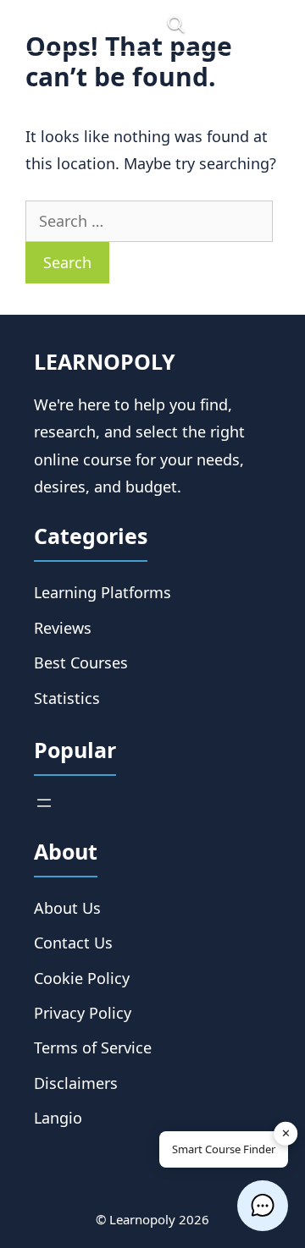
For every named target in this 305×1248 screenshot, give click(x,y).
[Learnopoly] (85, 26)
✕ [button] (286, 1133)
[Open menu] (44, 803)
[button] (262, 1205)
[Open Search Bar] (175, 25)
